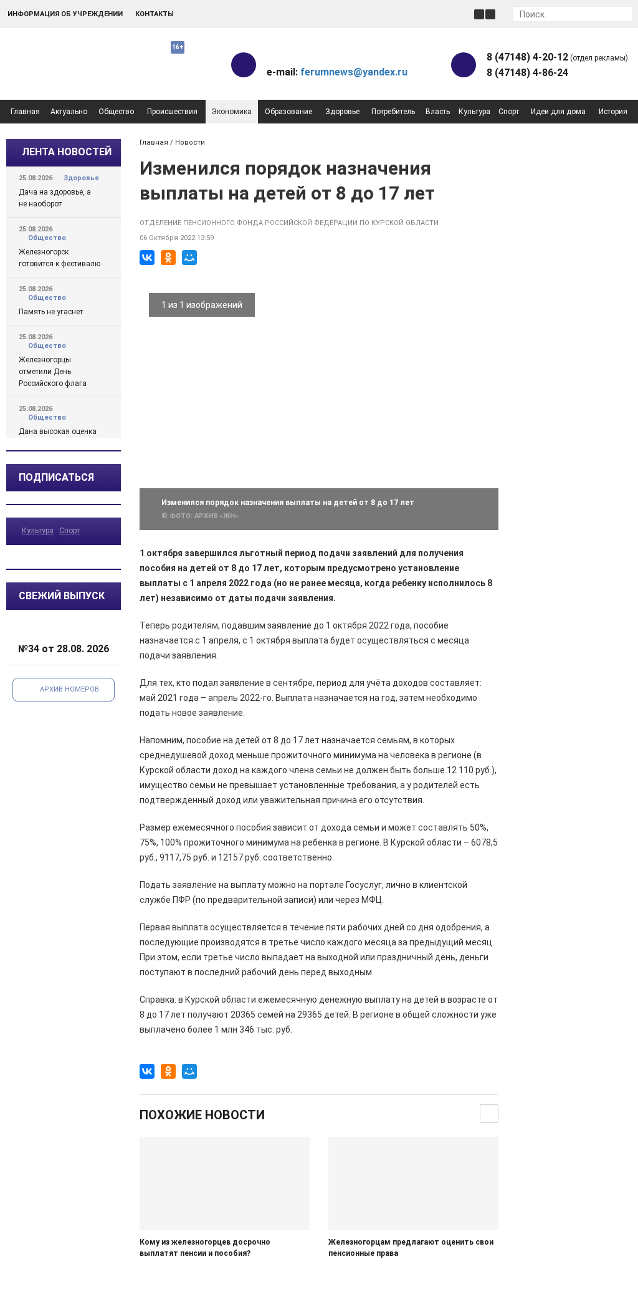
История (613, 111)
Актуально (68, 111)
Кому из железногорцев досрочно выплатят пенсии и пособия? (205, 1248)
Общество (116, 111)
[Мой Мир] (189, 257)
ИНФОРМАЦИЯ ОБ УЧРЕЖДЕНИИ (65, 14)
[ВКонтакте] (147, 257)
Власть (438, 111)
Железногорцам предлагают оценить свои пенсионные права (410, 1248)
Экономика (232, 111)
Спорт (508, 111)
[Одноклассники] (168, 257)
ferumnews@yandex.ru (353, 72)
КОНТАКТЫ (154, 14)
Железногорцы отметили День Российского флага (53, 371)
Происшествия (172, 111)
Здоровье (342, 111)
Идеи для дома (558, 111)
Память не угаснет (51, 311)
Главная (25, 111)
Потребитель (393, 111)
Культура (474, 111)
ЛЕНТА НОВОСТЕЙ (67, 152)
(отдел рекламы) (557, 57)
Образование (288, 111)
